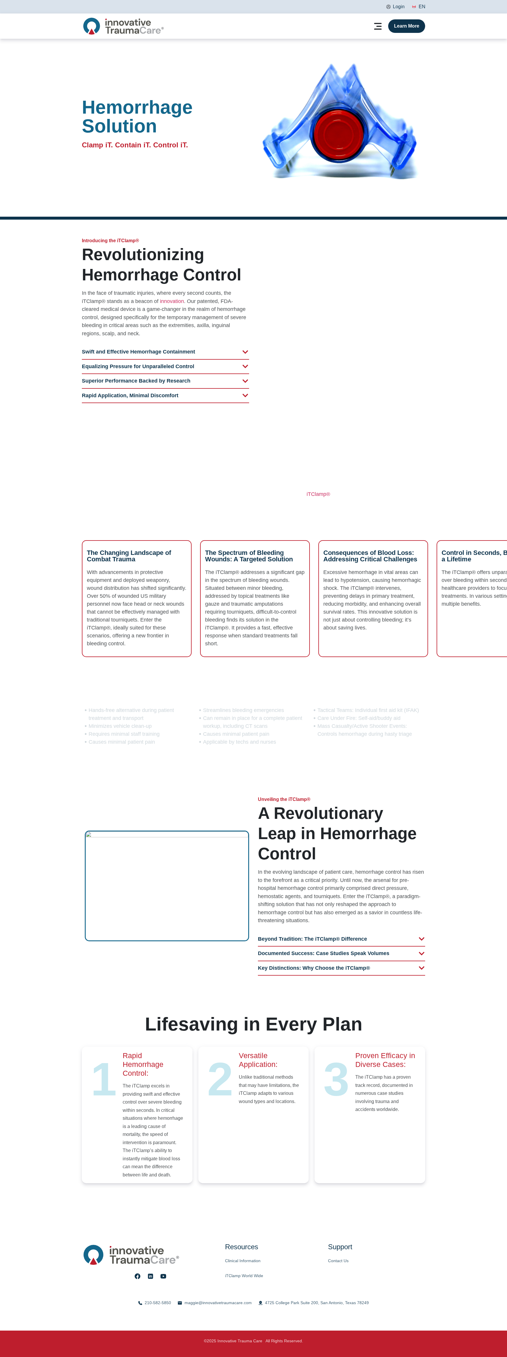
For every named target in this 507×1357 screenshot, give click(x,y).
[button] (377, 27)
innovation (172, 301)
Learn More (406, 25)
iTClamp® (318, 494)
